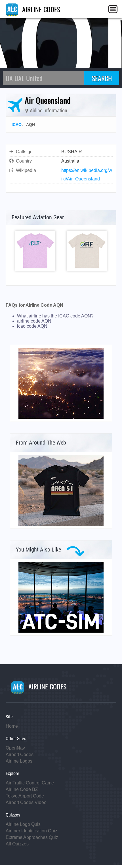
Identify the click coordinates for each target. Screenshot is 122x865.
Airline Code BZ (22, 789)
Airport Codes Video (26, 802)
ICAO (17, 124)
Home (12, 726)
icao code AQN (32, 326)
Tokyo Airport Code (25, 796)
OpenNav (15, 748)
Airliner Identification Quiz (31, 830)
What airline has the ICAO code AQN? (55, 315)
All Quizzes (17, 843)
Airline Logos (19, 761)
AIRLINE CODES (40, 9)
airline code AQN (34, 321)
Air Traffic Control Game (30, 782)
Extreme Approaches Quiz (32, 837)
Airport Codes (19, 754)
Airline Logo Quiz (23, 824)
